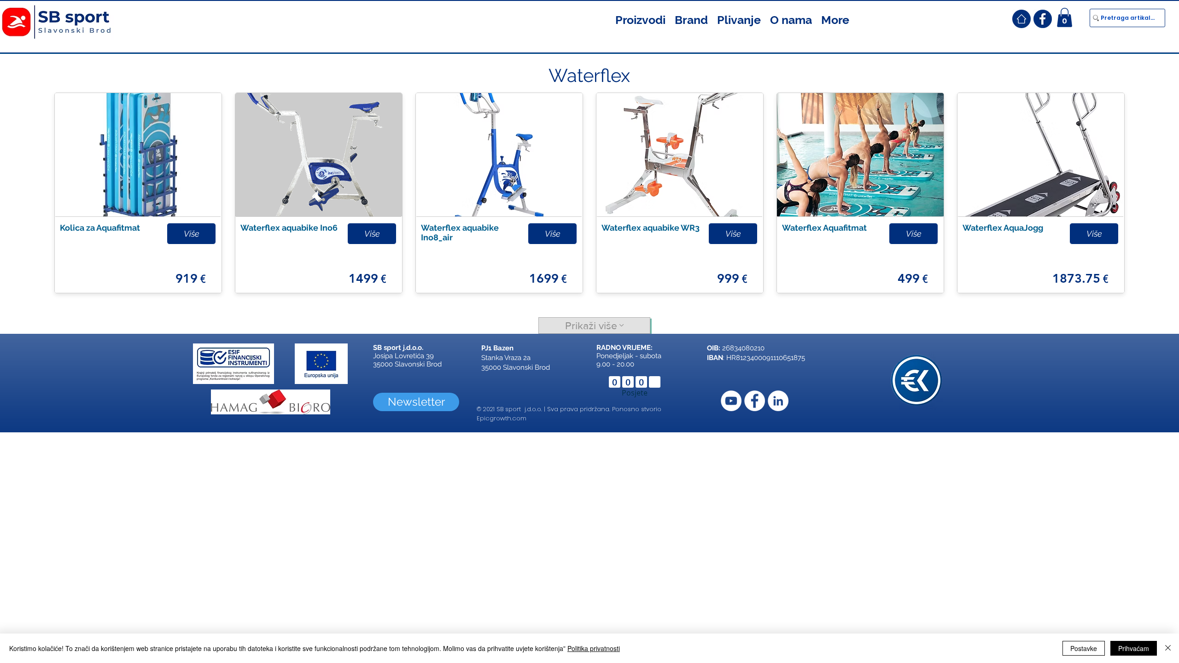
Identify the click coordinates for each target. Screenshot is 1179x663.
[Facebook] (754, 400)
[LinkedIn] (778, 400)
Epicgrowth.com (501, 418)
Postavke (1083, 648)
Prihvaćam (1133, 648)
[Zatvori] (1167, 648)
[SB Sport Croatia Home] (1021, 19)
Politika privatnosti (593, 648)
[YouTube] (731, 400)
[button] (640, 19)
